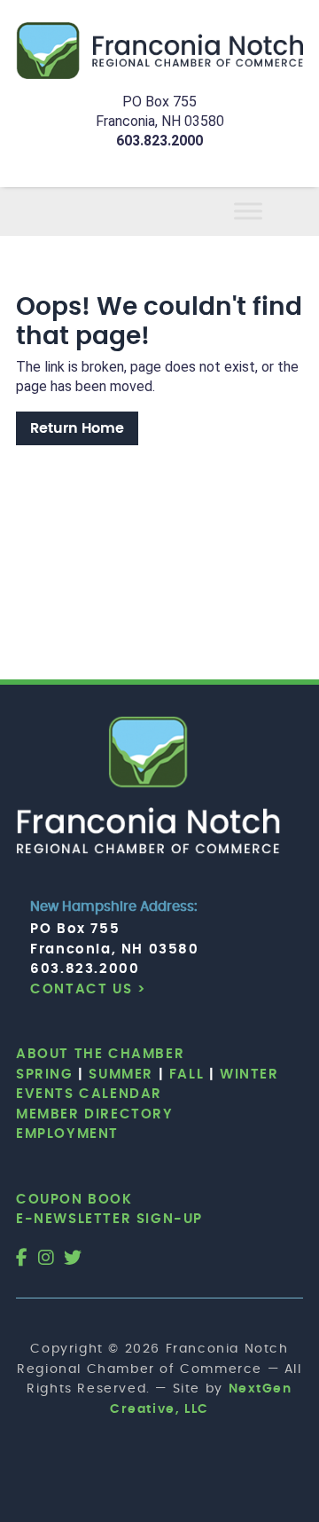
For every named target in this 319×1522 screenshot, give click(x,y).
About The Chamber (100, 1054)
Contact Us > (88, 989)
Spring (45, 1074)
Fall (186, 1074)
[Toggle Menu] (269, 211)
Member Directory (95, 1114)
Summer (121, 1074)
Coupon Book (74, 1199)
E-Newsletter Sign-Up (109, 1219)
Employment (67, 1134)
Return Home (77, 428)
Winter (249, 1074)
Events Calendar (89, 1094)
